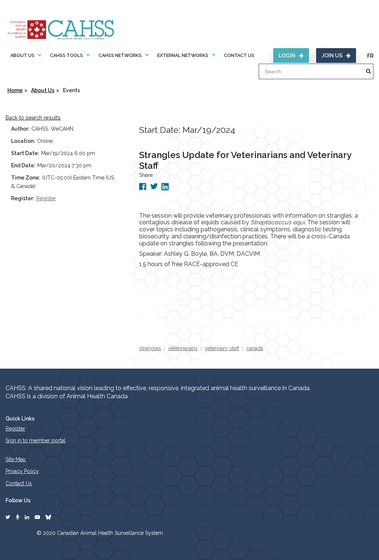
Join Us (332, 55)
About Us (22, 55)
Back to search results (33, 118)
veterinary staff (222, 348)
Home (15, 90)
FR (370, 56)
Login (287, 55)
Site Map (16, 459)
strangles (150, 348)
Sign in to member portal (36, 440)
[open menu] (39, 55)
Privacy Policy (22, 471)
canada (254, 348)
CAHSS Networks (120, 55)
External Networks (182, 55)
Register (46, 198)
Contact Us (239, 55)
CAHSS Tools (66, 55)
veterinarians (183, 348)
